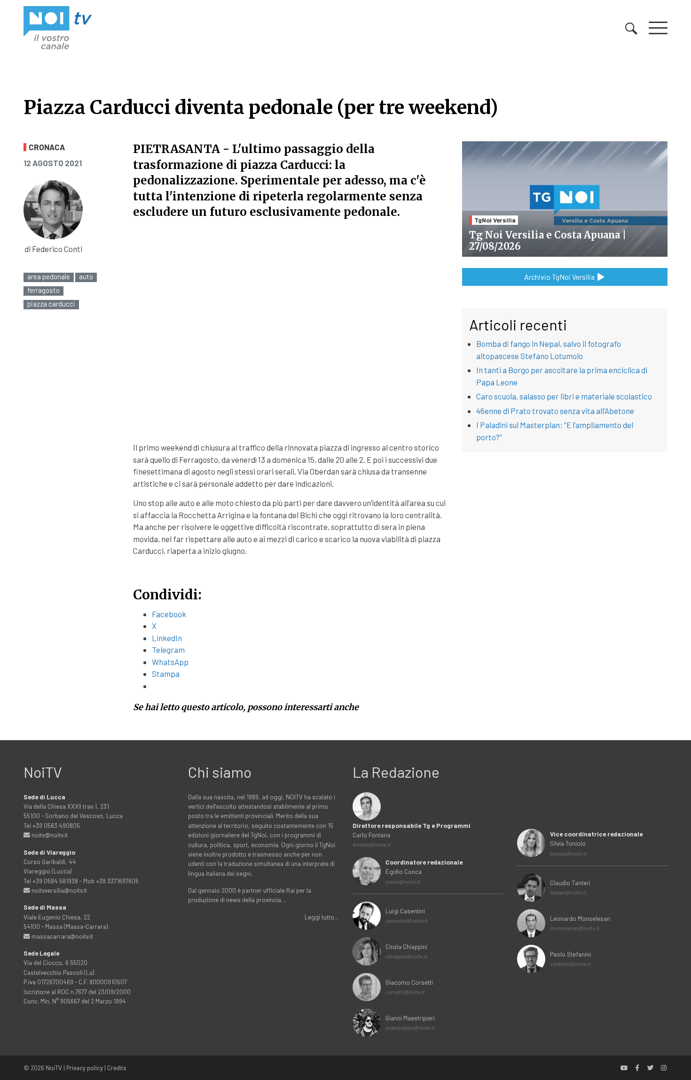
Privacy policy (84, 1068)
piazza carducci (51, 304)
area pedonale (48, 277)
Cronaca (47, 147)
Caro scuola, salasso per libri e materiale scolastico (564, 396)
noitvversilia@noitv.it (58, 890)
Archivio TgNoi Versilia (560, 276)
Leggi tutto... (321, 917)
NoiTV (54, 1068)
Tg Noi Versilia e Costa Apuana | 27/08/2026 (547, 240)
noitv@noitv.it (49, 835)
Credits (116, 1068)
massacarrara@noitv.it (61, 936)
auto (86, 277)
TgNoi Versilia (495, 220)
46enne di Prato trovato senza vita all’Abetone (555, 410)
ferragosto (43, 290)
